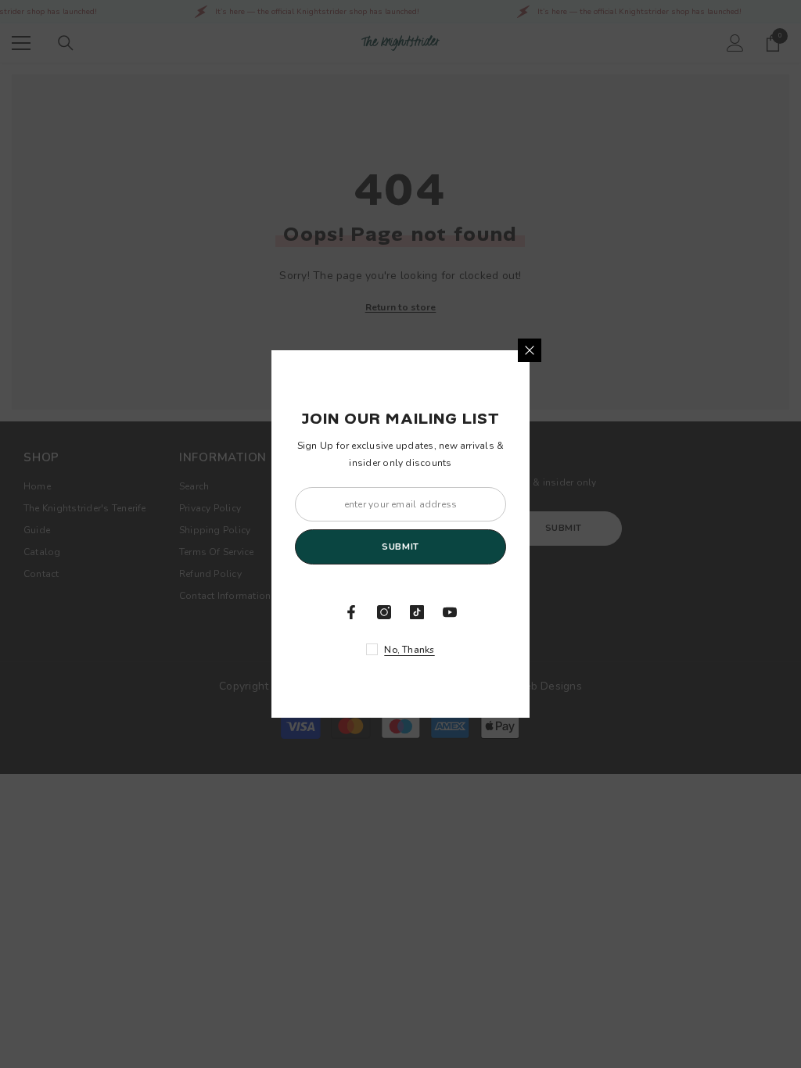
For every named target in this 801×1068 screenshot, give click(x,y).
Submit (400, 547)
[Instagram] (384, 612)
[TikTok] (416, 612)
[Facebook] (351, 612)
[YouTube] (449, 612)
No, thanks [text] (409, 649)
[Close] (529, 350)
